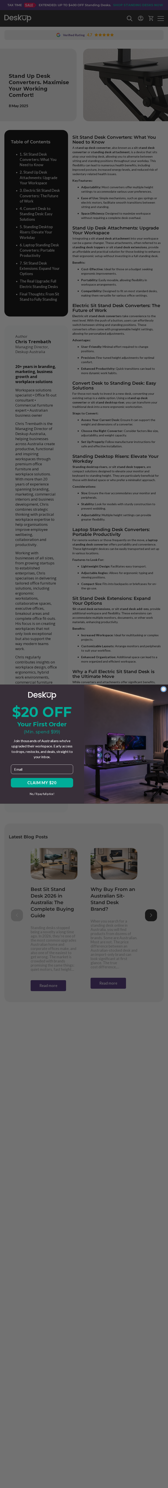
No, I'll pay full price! (42, 793)
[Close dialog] (163, 689)
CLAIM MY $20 (42, 782)
